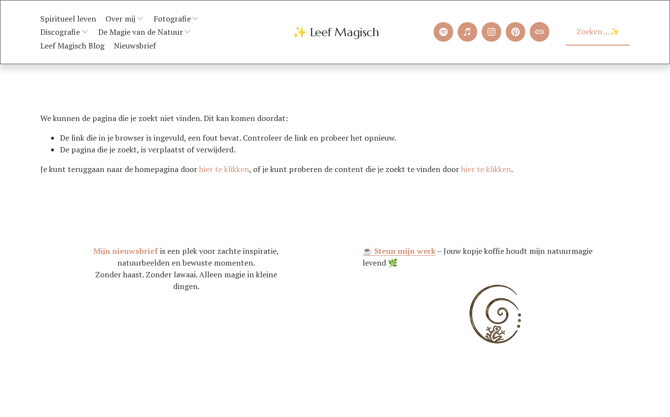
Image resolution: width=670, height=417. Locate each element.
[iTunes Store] (467, 32)
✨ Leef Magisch (335, 32)
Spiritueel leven (68, 18)
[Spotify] (443, 32)
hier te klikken (224, 169)
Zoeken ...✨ (597, 31)
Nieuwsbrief (135, 45)
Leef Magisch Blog (72, 45)
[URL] (539, 32)
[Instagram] (491, 32)
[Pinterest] (515, 32)
